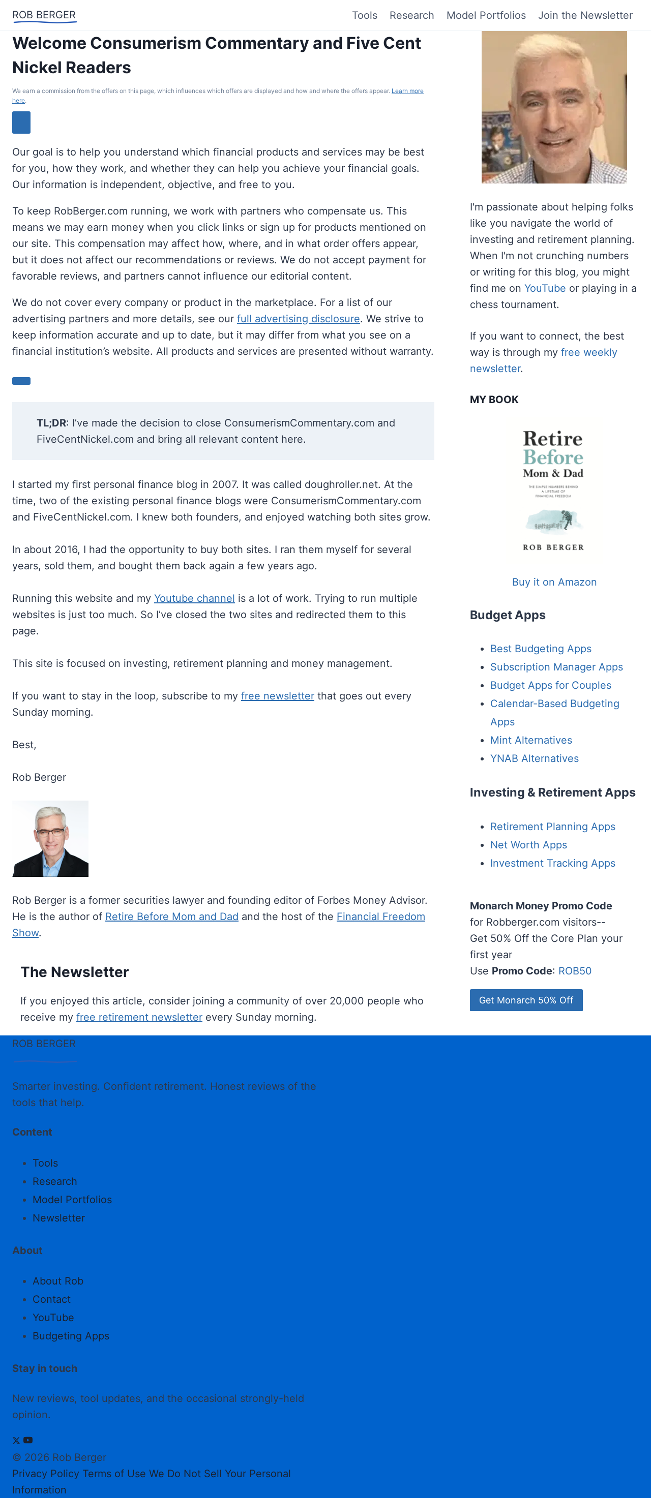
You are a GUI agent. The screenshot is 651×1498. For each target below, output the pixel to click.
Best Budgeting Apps (540, 649)
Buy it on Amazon (554, 582)
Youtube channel (194, 598)
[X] (16, 1441)
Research (412, 15)
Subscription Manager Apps (556, 667)
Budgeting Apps (71, 1336)
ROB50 (575, 971)
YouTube (545, 288)
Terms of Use (114, 1474)
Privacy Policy (45, 1474)
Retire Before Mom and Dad (172, 916)
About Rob (58, 1281)
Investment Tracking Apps (552, 863)
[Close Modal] (21, 122)
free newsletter (277, 696)
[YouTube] (28, 1441)
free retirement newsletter (139, 1017)
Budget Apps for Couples (550, 685)
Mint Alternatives (531, 740)
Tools (364, 15)
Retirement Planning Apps (552, 826)
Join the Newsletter (585, 15)
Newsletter (59, 1218)
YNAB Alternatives (534, 758)
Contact (52, 1299)
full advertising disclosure (298, 319)
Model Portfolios (486, 15)
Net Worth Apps (528, 845)
